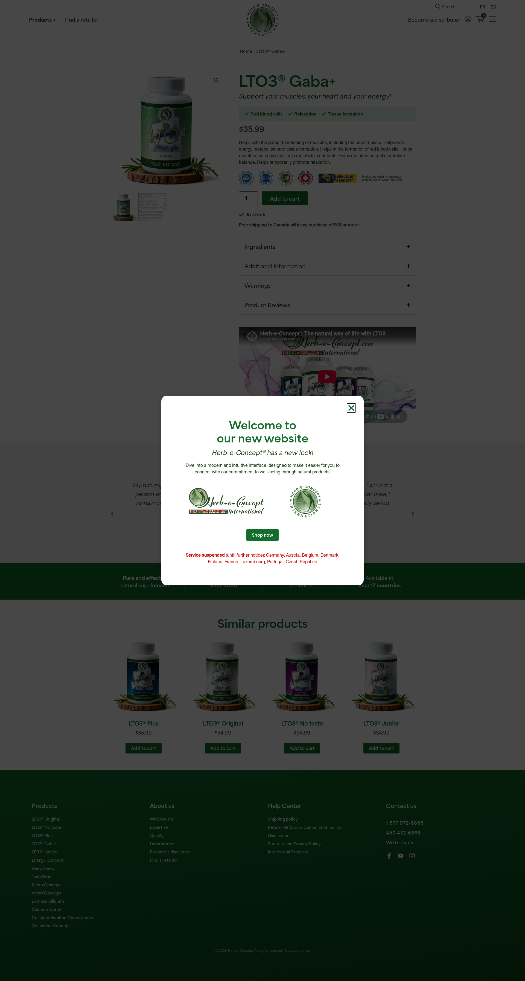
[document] (262, 490)
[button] (351, 408)
